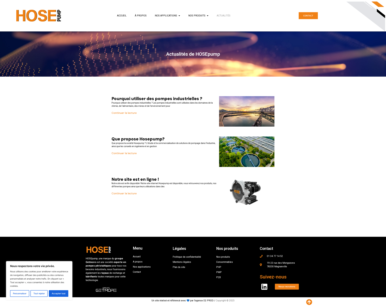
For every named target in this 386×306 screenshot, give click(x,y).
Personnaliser (19, 293)
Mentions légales (182, 262)
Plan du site (179, 267)
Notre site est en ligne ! (135, 179)
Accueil (122, 15)
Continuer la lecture (124, 113)
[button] (308, 15)
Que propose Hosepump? (138, 139)
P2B (218, 277)
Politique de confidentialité (187, 256)
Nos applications (166, 15)
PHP (218, 267)
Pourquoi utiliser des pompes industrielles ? (157, 98)
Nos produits (196, 15)
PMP (219, 272)
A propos (137, 261)
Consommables (224, 262)
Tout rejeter (39, 293)
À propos (141, 15)
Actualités (223, 15)
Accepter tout (58, 293)
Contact (137, 271)
